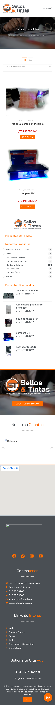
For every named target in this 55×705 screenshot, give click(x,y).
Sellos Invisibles (40, 35)
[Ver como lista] (30, 60)
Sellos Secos (13, 269)
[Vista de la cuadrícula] (24, 60)
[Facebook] (14, 556)
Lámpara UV (27, 193)
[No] (51, 693)
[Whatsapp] (23, 556)
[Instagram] (32, 556)
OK (27, 699)
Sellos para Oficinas (16, 258)
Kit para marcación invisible (28, 123)
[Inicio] (9, 35)
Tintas (9, 276)
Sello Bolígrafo (13, 272)
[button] (48, 697)
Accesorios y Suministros (17, 249)
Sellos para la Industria (17, 261)
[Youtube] (41, 556)
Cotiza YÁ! (27, 137)
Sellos (21, 120)
